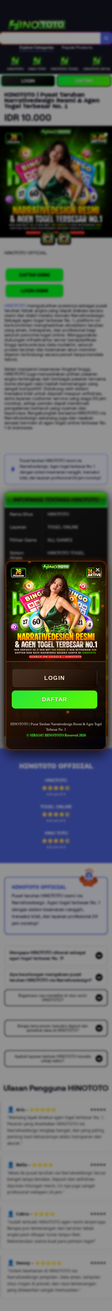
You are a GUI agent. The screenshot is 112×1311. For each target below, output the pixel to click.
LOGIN (54, 678)
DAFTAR (54, 699)
